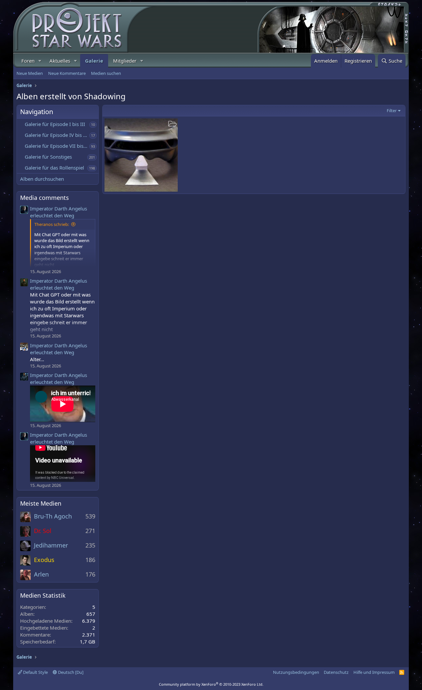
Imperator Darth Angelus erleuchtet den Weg (58, 212)
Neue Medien (29, 73)
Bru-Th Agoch (53, 516)
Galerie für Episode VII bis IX (57, 145)
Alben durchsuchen (42, 178)
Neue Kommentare (67, 73)
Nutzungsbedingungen (296, 672)
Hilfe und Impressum (374, 672)
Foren (28, 60)
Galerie (94, 60)
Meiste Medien (40, 503)
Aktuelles (59, 60)
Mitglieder (124, 60)
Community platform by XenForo (211, 684)
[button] (40, 61)
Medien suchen (106, 73)
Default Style (35, 672)
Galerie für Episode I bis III (55, 124)
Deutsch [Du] (70, 672)
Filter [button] (392, 110)
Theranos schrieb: (51, 224)
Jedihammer (51, 545)
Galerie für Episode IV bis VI (56, 135)
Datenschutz (336, 672)
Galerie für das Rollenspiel (54, 167)
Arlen (41, 574)
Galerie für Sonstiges (48, 156)
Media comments (44, 198)
